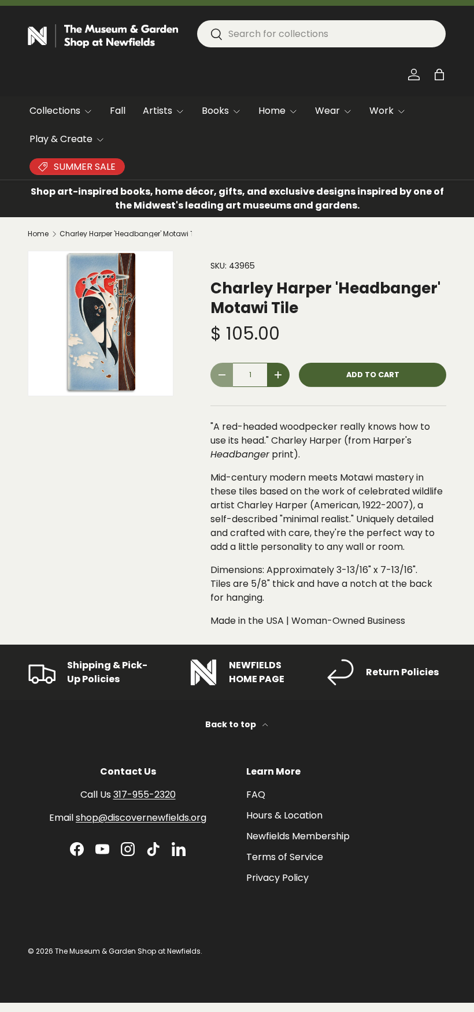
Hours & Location (284, 815)
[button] (439, 74)
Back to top (231, 724)
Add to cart (372, 375)
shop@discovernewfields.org (141, 817)
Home (38, 233)
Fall (117, 110)
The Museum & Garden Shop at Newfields (128, 951)
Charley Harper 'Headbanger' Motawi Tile (129, 233)
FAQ (255, 794)
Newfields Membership (298, 836)
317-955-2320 (144, 794)
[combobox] (321, 33)
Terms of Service (284, 857)
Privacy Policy (277, 877)
